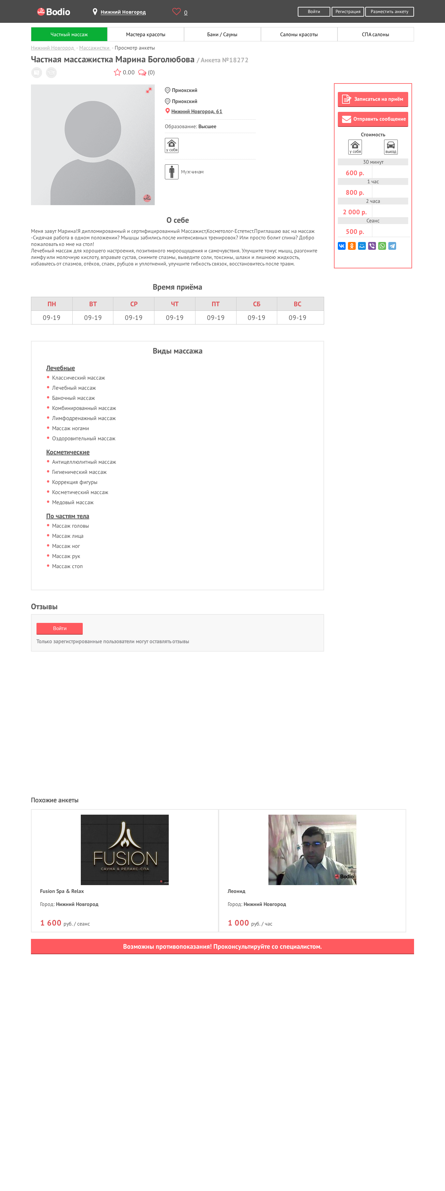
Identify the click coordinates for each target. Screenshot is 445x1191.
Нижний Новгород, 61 (197, 111)
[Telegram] (392, 248)
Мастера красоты (145, 34)
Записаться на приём (378, 99)
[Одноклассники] (352, 248)
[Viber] (372, 248)
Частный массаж (69, 34)
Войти (314, 11)
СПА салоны (375, 34)
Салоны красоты (299, 34)
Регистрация (348, 11)
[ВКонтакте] (342, 248)
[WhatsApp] (382, 248)
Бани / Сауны (222, 34)
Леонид (236, 891)
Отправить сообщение (379, 118)
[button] (149, 90)
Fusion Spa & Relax (62, 891)
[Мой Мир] (362, 248)
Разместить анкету (390, 11)
